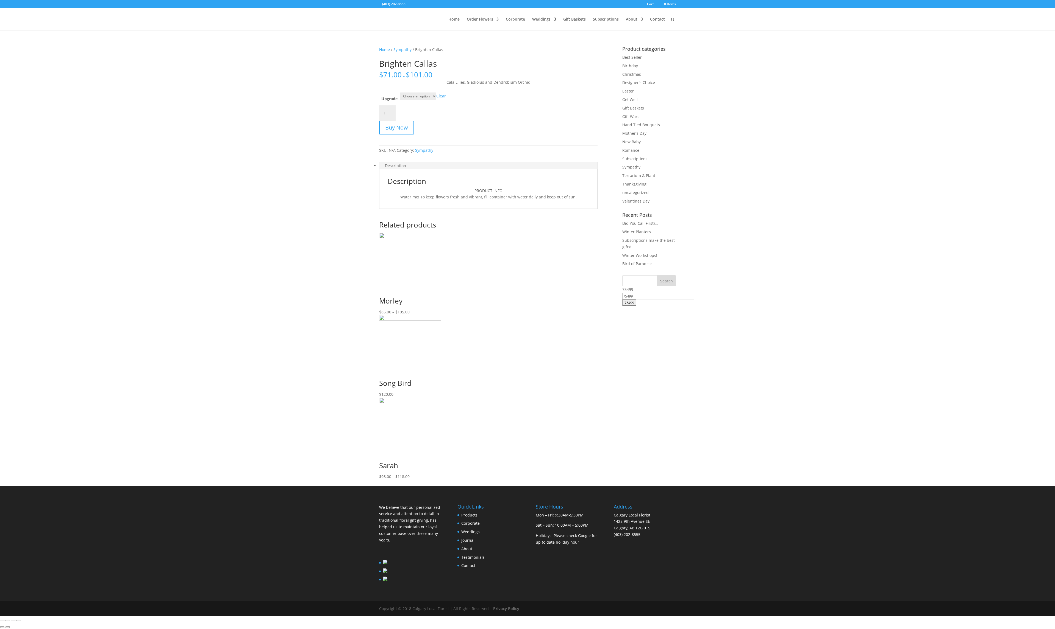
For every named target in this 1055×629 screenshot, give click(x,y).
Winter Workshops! (639, 255)
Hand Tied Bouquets (641, 124)
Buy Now (396, 127)
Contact (657, 19)
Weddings (541, 19)
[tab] (488, 165)
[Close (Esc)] (2, 620)
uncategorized (635, 192)
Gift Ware (631, 116)
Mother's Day (634, 133)
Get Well (630, 99)
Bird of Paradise (637, 263)
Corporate (515, 19)
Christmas (631, 74)
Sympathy (402, 49)
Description (395, 165)
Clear (441, 96)
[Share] (7, 620)
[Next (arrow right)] (7, 627)
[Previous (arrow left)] (2, 627)
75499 (627, 289)
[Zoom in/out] (18, 620)
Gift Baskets (574, 19)
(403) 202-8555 (394, 4)
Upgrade (389, 98)
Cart (650, 4)
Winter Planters (636, 231)
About (631, 19)
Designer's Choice (638, 82)
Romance (630, 150)
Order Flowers (480, 19)
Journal (467, 540)
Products (469, 515)
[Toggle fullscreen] (13, 620)
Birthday (630, 65)
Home (454, 19)
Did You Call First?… (640, 223)
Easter (628, 91)
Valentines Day (635, 201)
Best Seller (632, 57)
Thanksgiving (634, 184)
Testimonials (473, 557)
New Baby (631, 141)
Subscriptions (606, 19)
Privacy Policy (506, 608)
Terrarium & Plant (638, 175)
